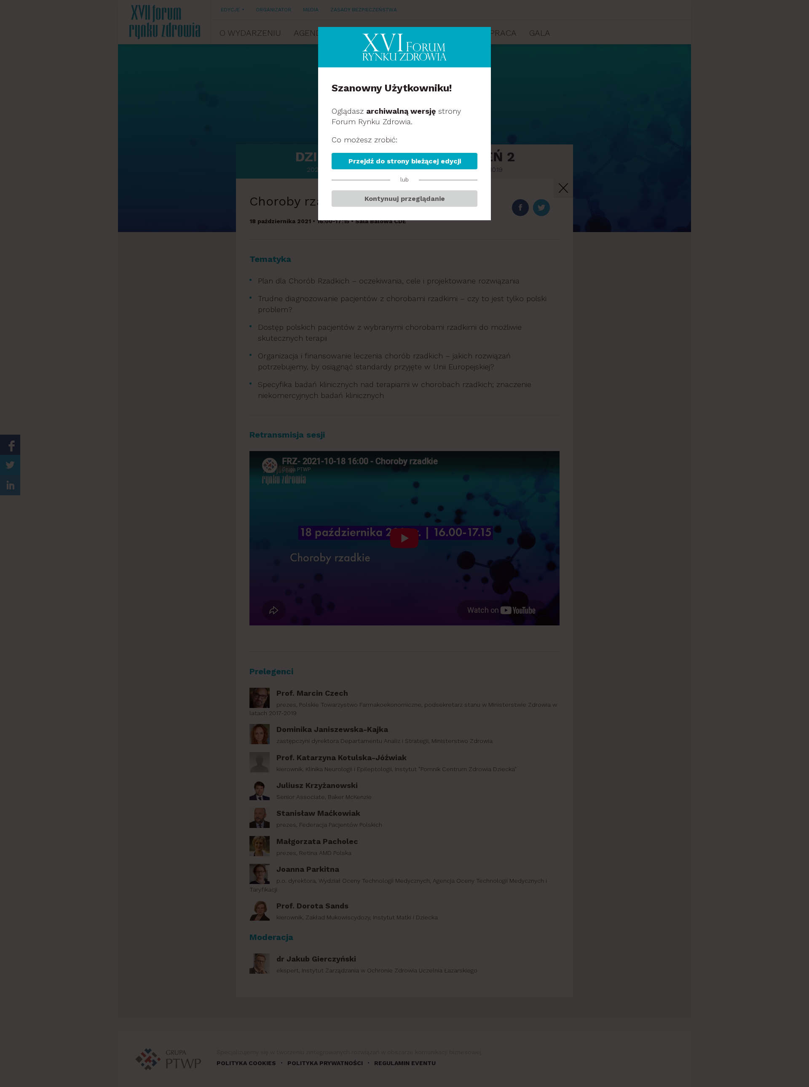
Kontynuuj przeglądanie (404, 199)
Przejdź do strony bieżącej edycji (404, 161)
